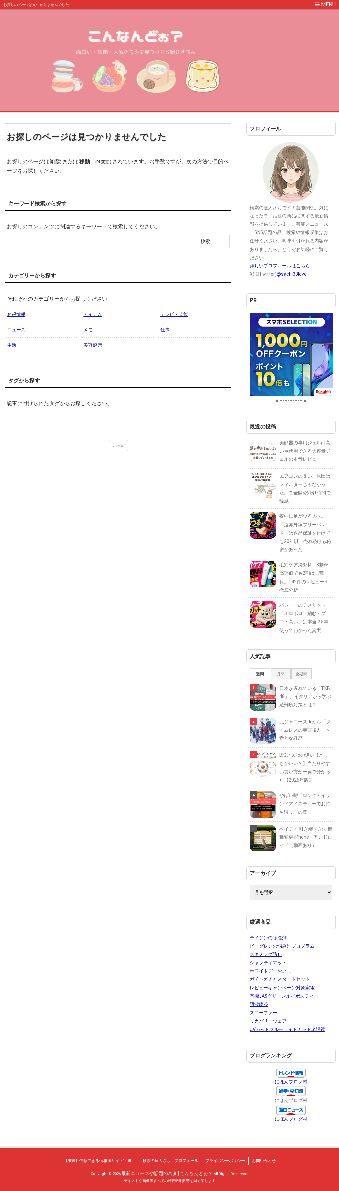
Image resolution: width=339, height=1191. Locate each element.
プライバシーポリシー (225, 1160)
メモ (88, 329)
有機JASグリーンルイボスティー (284, 996)
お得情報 (16, 314)
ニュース (16, 329)
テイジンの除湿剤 (268, 937)
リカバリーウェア (268, 1021)
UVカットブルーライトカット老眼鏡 (287, 1029)
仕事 (165, 329)
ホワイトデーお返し (270, 971)
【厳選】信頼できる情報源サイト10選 (98, 1160)
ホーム (118, 445)
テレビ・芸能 (174, 314)
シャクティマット (268, 962)
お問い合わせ (264, 1160)
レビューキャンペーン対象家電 (282, 987)
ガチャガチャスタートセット (280, 979)
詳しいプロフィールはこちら (280, 265)
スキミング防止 (266, 954)
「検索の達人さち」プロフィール (168, 1160)
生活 (11, 345)
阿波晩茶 (259, 1004)
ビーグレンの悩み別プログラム (282, 946)
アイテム (92, 314)
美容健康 (92, 345)
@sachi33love (292, 274)
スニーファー (263, 1012)
